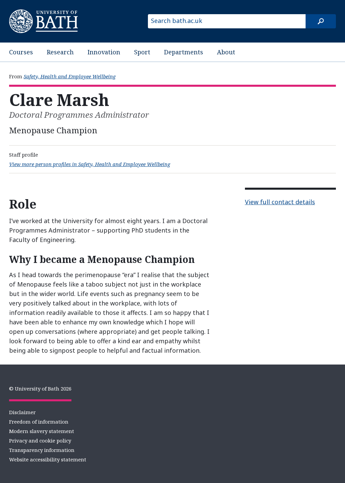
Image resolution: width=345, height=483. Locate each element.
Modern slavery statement (41, 431)
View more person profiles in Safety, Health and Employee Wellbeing (89, 164)
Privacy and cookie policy (40, 440)
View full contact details (280, 202)
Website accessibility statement (47, 459)
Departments (183, 52)
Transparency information (41, 450)
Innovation (104, 52)
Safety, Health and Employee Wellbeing (70, 76)
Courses (21, 52)
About (226, 52)
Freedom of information (38, 421)
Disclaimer (22, 412)
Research (60, 52)
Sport (142, 52)
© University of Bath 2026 (40, 388)
